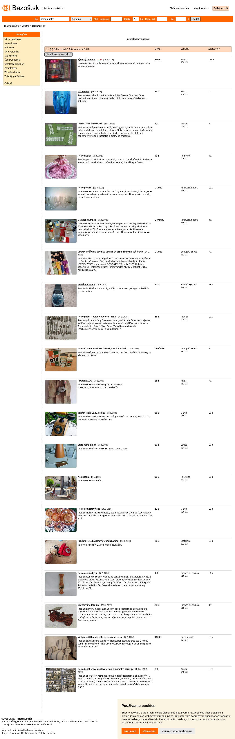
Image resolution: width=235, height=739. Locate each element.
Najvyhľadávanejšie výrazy (30, 730)
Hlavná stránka (11, 26)
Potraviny (9, 47)
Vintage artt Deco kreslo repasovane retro (100, 637)
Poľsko (42, 733)
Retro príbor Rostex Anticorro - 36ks (97, 316)
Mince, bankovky (12, 39)
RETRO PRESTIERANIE (90, 123)
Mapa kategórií (8, 730)
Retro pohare (84, 187)
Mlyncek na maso (87, 220)
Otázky (13, 721)
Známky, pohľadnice (14, 76)
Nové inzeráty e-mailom (58, 54)
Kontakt (34, 721)
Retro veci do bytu (87, 573)
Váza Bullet (83, 91)
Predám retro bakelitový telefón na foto (98, 541)
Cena (157, 49)
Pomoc (4, 721)
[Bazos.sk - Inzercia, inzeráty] (20, 10)
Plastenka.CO (85, 381)
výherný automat (86, 59)
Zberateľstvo (10, 68)
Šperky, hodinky (12, 60)
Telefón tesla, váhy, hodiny (91, 413)
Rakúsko (51, 733)
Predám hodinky (86, 284)
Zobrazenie (214, 49)
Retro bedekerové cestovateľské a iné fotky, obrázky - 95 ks (109, 669)
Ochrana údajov (69, 721)
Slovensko (15, 733)
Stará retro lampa (87, 445)
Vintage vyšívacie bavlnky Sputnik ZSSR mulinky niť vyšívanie (110, 251)
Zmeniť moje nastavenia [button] (177, 730)
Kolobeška (83, 477)
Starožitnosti (10, 56)
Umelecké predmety (14, 64)
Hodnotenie (23, 721)
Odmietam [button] (149, 730)
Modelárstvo (10, 43)
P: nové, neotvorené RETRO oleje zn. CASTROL (102, 348)
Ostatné (25, 26)
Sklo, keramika (11, 51)
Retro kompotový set (89, 509)
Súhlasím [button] (130, 730)
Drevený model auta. (88, 605)
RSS (80, 721)
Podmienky (54, 721)
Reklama (43, 721)
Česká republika (29, 733)
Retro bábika (84, 156)
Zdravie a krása (12, 72)
